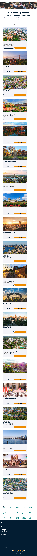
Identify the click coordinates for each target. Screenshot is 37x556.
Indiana (10, 511)
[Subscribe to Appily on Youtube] (23, 551)
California (4, 512)
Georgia (4, 518)
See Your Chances (20, 47)
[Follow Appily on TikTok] (21, 551)
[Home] (3, 1)
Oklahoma (23, 513)
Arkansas (4, 511)
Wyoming (30, 518)
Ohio (22, 512)
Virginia (29, 513)
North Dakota (24, 511)
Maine (10, 517)
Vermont (30, 512)
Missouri (17, 512)
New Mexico (23, 507)
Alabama (4, 507)
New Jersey (17, 518)
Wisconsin (30, 517)
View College (8, 47)
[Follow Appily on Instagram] (13, 551)
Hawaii (10, 507)
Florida (4, 517)
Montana (17, 513)
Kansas (10, 513)
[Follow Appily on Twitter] (16, 551)
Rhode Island (23, 517)
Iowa (10, 512)
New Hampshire (18, 517)
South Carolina (24, 518)
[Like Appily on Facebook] (18, 551)
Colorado (4, 513)
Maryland (11, 518)
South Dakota (30, 507)
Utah (29, 511)
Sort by (14, 24)
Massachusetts (17, 507)
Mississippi (17, 511)
